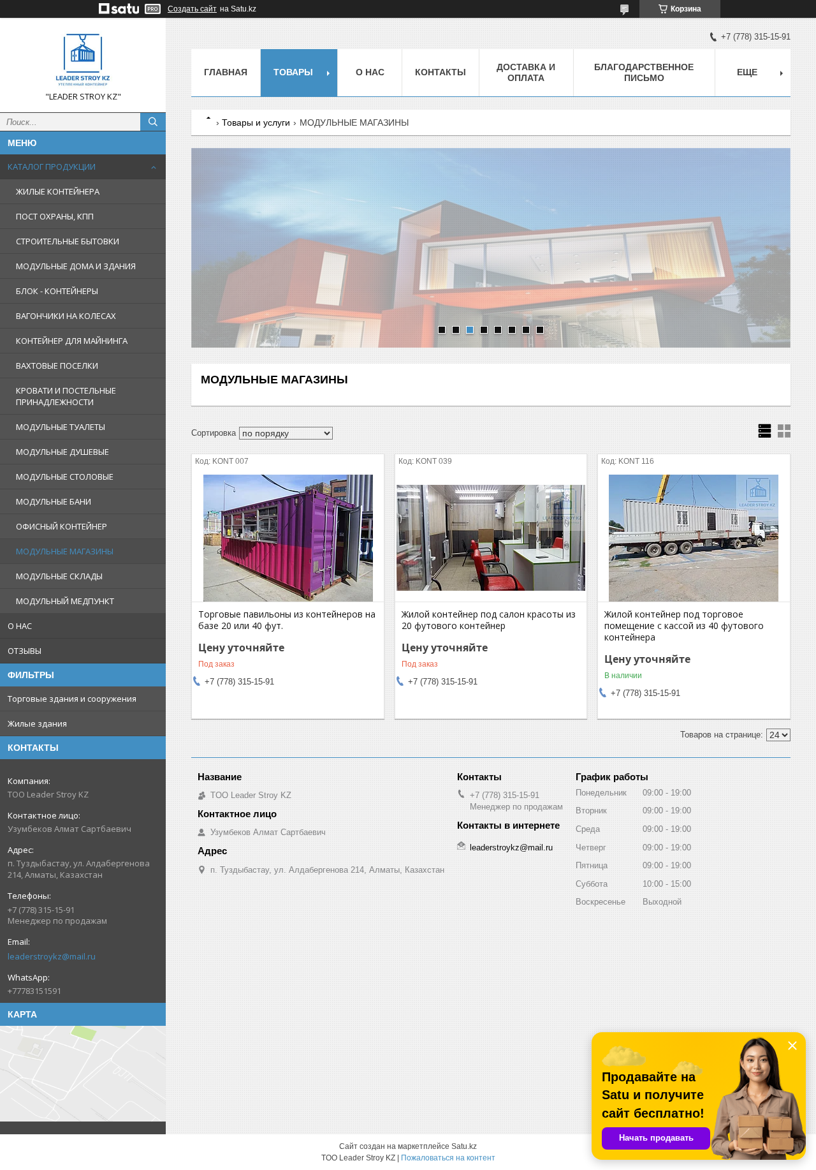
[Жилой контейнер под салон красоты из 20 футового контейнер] (491, 538)
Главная (225, 72)
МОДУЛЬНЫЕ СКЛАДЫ (59, 576)
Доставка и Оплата (526, 72)
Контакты (440, 72)
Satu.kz (464, 1146)
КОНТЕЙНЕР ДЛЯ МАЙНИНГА (71, 340)
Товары (293, 72)
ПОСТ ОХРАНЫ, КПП (55, 216)
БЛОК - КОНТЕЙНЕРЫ (57, 291)
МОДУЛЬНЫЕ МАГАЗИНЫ (64, 551)
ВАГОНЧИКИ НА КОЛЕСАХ (66, 316)
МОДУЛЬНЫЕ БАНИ (53, 501)
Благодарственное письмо (644, 72)
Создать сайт (192, 8)
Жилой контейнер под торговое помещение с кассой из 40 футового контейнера (684, 626)
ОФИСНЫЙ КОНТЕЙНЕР (61, 526)
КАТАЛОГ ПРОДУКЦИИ (52, 166)
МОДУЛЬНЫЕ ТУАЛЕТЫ (60, 427)
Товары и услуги (256, 122)
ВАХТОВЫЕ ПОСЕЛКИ (57, 365)
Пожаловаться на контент (448, 1157)
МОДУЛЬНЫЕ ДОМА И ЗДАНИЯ (76, 266)
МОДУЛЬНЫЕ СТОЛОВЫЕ (64, 476)
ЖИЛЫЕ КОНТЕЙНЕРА (57, 191)
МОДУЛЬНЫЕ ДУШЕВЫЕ (62, 451)
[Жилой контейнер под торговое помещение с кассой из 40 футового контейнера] (694, 538)
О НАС (20, 626)
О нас (370, 72)
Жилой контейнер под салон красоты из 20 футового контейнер (489, 620)
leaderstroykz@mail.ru (52, 956)
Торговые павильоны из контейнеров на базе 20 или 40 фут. (286, 620)
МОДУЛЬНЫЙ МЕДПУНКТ (65, 601)
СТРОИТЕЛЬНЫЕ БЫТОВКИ (67, 241)
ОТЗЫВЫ (24, 650)
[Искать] (153, 121)
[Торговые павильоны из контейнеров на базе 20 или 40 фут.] (288, 538)
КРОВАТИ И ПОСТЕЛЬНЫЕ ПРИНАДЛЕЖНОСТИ (66, 396)
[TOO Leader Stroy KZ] (83, 59)
